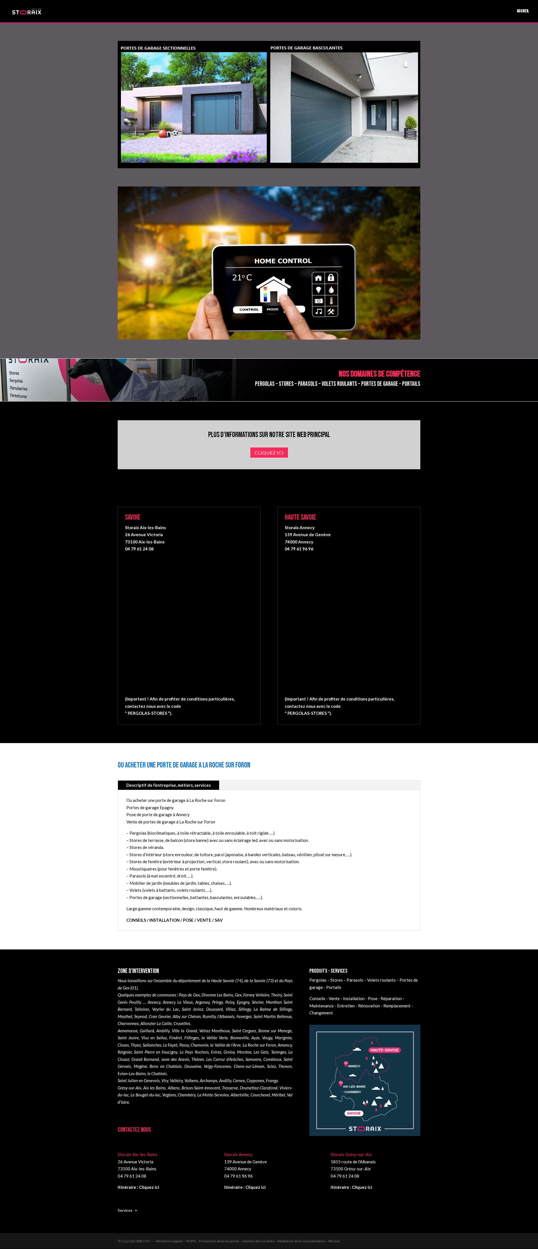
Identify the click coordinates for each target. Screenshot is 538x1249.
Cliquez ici (269, 452)
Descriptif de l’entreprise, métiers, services (168, 785)
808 (139, 1241)
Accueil (523, 11)
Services (125, 1210)
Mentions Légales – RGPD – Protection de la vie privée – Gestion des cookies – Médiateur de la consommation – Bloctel (248, 1241)
